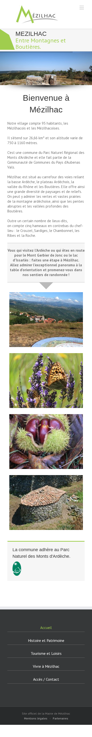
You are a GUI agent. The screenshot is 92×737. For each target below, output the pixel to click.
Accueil (46, 627)
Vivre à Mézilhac (46, 666)
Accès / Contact (46, 679)
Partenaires (60, 718)
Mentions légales (35, 718)
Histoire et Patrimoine (46, 640)
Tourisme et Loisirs (46, 653)
